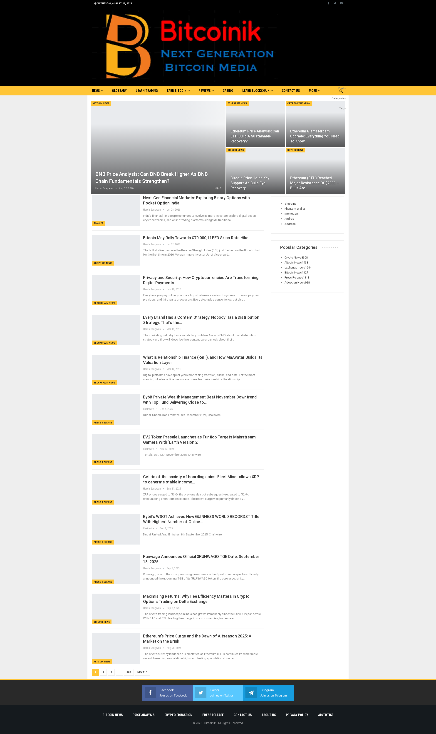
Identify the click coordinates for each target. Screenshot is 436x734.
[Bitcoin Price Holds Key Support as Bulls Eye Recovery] (255, 170)
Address (290, 224)
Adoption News (103, 263)
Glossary (119, 90)
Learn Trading (147, 90)
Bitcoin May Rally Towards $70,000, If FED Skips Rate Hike (195, 237)
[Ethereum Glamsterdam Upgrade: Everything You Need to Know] (315, 124)
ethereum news (237, 103)
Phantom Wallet (295, 208)
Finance (98, 223)
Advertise (325, 715)
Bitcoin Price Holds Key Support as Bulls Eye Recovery (249, 183)
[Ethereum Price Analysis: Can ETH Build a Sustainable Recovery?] (255, 124)
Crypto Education (298, 103)
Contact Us (291, 90)
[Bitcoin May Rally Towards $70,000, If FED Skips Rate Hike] (116, 250)
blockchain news (104, 303)
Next (141, 672)
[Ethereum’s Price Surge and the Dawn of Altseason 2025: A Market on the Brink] (116, 648)
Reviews (205, 90)
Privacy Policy (297, 715)
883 (128, 672)
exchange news (298, 267)
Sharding (291, 203)
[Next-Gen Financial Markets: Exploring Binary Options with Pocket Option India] (116, 210)
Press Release (103, 422)
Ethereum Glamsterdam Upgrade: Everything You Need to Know (314, 136)
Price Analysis (143, 715)
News (96, 90)
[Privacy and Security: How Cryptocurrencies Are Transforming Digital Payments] (116, 290)
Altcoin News (100, 103)
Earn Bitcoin (176, 90)
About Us (269, 715)
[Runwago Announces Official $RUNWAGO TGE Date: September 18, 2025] (116, 569)
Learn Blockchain (256, 90)
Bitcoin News (236, 150)
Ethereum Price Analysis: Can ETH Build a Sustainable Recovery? (254, 136)
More (313, 90)
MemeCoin (292, 213)
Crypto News (295, 150)
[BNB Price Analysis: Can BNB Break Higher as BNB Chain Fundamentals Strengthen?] (158, 147)
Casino (228, 90)
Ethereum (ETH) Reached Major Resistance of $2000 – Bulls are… (314, 183)
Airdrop (289, 218)
